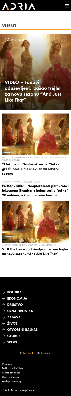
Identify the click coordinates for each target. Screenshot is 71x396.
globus (14, 336)
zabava (14, 317)
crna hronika (20, 311)
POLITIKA (14, 292)
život (12, 323)
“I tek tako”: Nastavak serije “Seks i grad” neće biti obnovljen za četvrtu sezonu (30, 169)
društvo (15, 305)
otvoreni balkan (23, 330)
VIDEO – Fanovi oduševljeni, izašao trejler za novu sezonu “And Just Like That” (33, 91)
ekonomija (17, 298)
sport (12, 342)
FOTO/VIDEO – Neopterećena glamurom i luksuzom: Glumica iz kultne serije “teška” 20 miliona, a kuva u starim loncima (35, 190)
